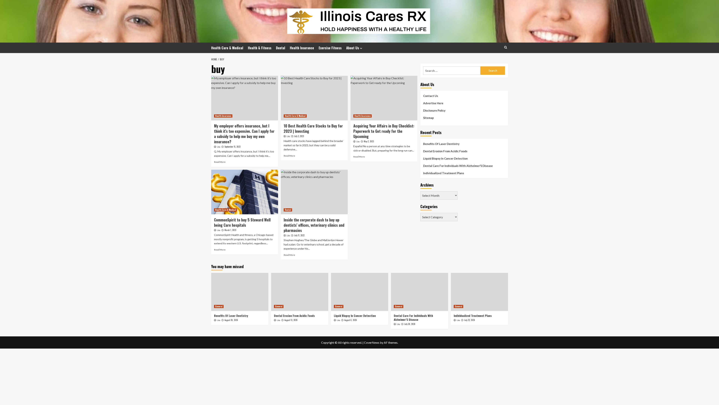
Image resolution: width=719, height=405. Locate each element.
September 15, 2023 (232, 146)
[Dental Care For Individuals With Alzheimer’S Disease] (419, 292)
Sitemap (428, 117)
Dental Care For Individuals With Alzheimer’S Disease (458, 165)
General (218, 306)
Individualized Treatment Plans (443, 173)
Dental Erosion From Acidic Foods (445, 151)
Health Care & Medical (227, 47)
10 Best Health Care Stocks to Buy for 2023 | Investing (313, 128)
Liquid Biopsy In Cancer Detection (445, 158)
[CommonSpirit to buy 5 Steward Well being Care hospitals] (244, 192)
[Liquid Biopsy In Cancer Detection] (359, 292)
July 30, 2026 (409, 324)
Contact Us (430, 96)
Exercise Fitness (330, 47)
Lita (218, 147)
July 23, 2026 (469, 320)
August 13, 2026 (291, 320)
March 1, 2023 (230, 230)
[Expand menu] (361, 48)
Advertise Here (433, 103)
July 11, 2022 (299, 235)
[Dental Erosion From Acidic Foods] (299, 292)
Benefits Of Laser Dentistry (441, 144)
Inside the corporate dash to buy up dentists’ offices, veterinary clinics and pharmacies (314, 225)
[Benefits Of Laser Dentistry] (239, 292)
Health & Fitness (259, 47)
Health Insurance (302, 47)
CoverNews (371, 342)
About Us (352, 47)
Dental (280, 47)
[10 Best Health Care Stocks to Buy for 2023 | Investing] (314, 98)
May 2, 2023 (369, 141)
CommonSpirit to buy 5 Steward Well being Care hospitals (242, 222)
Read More (219, 161)
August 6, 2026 (350, 320)
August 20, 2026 (231, 320)
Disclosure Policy (434, 110)
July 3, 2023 (299, 136)
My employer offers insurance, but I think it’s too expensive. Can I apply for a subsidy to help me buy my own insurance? (244, 133)
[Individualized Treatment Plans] (479, 292)
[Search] (505, 47)
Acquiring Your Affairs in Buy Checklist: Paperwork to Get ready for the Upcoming (383, 131)
